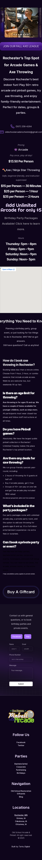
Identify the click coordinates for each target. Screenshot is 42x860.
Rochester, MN (21, 815)
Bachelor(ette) (21, 764)
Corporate (21, 767)
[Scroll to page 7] (28, 34)
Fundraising (21, 770)
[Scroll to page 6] (25, 34)
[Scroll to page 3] (19, 34)
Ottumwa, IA (21, 824)
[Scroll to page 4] (21, 34)
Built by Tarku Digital (21, 846)
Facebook (21, 742)
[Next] (37, 22)
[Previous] (4, 22)
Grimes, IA (20, 818)
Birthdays (21, 773)
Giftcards (21, 793)
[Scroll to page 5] (23, 34)
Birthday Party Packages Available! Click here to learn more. (21, 223)
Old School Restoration (21, 791)
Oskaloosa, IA (21, 821)
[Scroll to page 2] (16, 34)
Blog (21, 797)
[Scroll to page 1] (13, 34)
